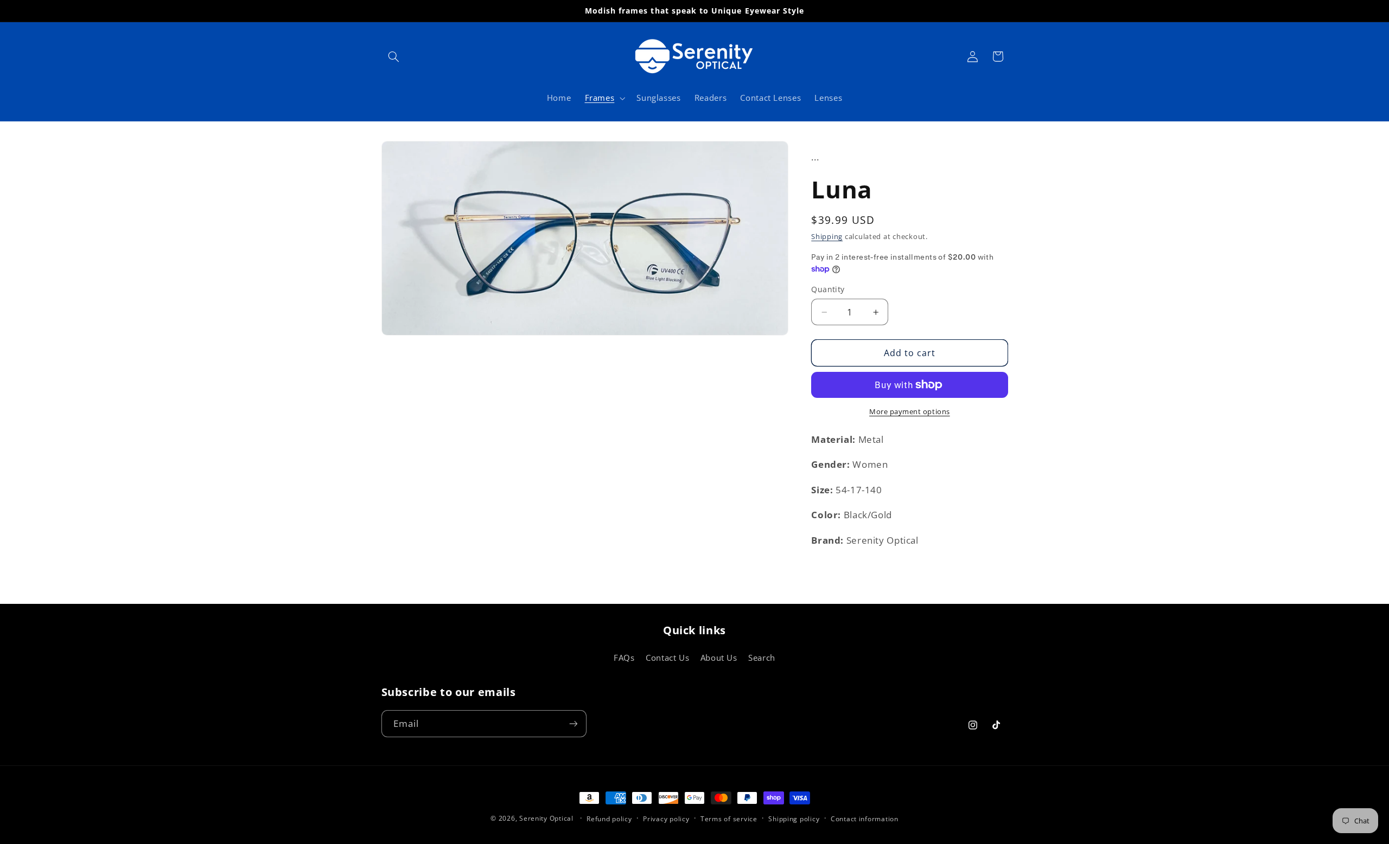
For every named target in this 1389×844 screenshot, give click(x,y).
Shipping (827, 236)
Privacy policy (666, 819)
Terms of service (728, 819)
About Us (718, 657)
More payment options (909, 411)
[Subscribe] (572, 723)
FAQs (624, 657)
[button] (393, 56)
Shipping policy (793, 819)
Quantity (827, 289)
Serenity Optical (546, 818)
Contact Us (667, 657)
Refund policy (609, 819)
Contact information (865, 819)
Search (761, 657)
